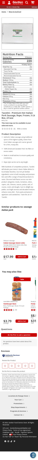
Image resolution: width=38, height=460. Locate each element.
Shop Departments (18, 407)
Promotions (18, 403)
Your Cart (18, 400)
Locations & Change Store (18, 396)
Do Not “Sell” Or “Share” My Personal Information (20, 437)
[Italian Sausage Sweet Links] (17, 228)
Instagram (8, 441)
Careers (5, 434)
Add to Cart (22, 257)
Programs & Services (18, 411)
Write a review (22, 129)
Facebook (5, 441)
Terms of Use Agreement (22, 430)
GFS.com (6, 428)
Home (4, 12)
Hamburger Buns (10, 303)
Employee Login (8, 432)
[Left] (3, 33)
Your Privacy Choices (20, 434)
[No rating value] (8, 128)
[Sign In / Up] (9, 2)
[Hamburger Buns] (17, 288)
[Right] (32, 33)
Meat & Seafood (15, 12)
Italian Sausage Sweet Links (14, 242)
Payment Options (27, 432)
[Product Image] (17, 33)
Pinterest (14, 441)
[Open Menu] (3, 2)
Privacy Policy (7, 430)
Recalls (17, 432)
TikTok (11, 441)
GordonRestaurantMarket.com (20, 428)
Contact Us (18, 415)
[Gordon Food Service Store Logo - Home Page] (18, 2)
